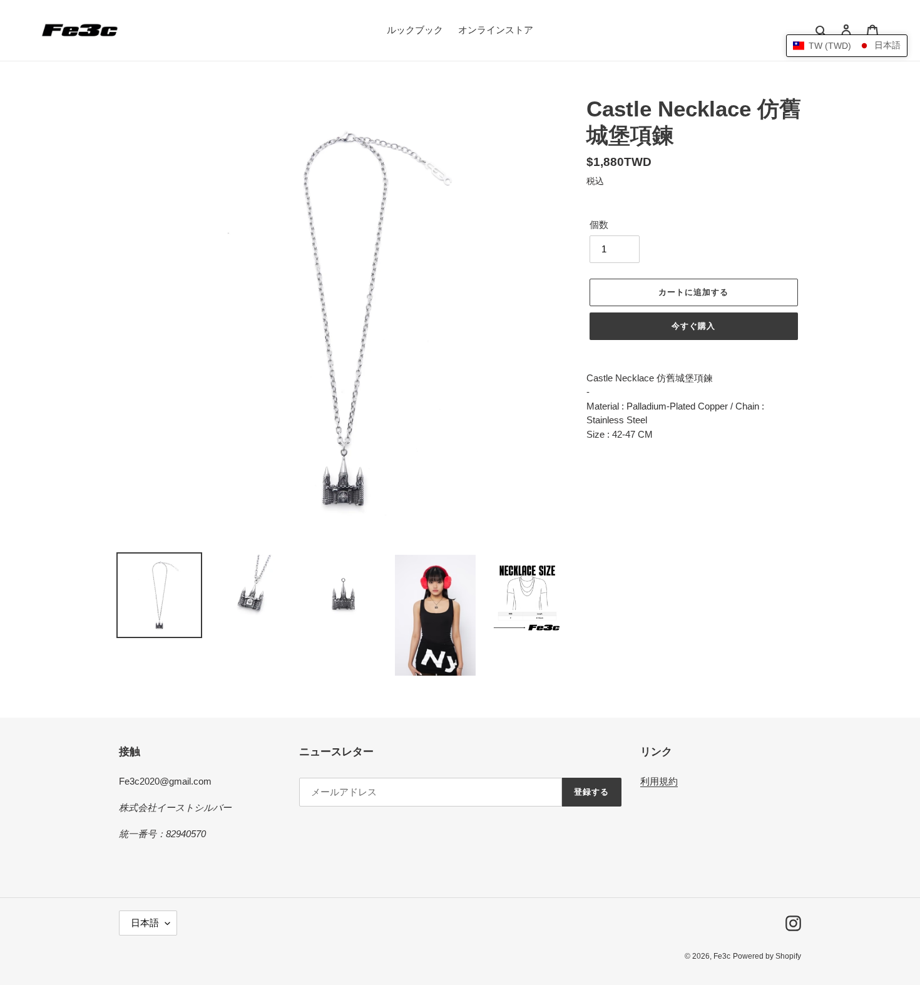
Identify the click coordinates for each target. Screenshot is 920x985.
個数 (599, 224)
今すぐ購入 (693, 326)
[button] (847, 45)
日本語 (145, 922)
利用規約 (659, 781)
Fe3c (721, 956)
